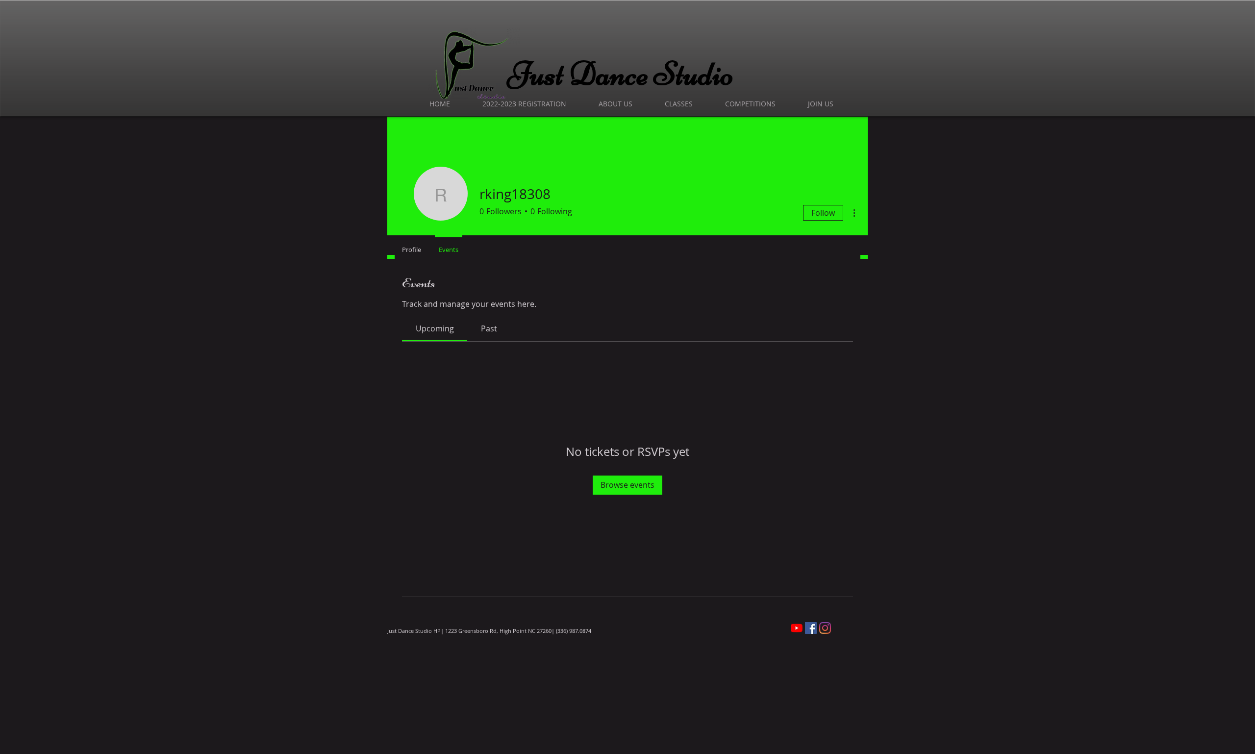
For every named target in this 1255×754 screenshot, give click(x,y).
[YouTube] (797, 628)
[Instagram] (825, 628)
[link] (435, 328)
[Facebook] (811, 628)
